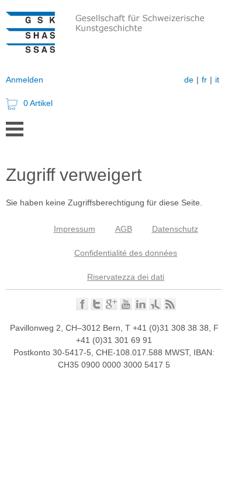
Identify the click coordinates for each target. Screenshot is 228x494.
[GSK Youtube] (126, 307)
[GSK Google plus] (111, 307)
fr (204, 79)
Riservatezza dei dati (125, 277)
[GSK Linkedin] (140, 307)
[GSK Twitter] (97, 307)
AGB (123, 229)
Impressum (74, 229)
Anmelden (24, 79)
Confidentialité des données (125, 253)
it (217, 79)
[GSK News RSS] (170, 307)
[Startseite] (117, 49)
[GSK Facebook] (82, 307)
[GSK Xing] (155, 307)
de (189, 79)
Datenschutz (175, 229)
